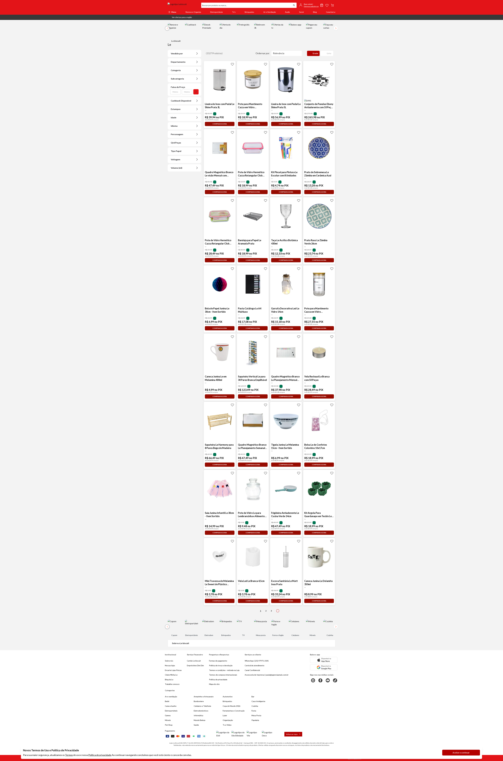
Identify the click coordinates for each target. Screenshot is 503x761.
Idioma (174, 126)
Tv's (234, 12)
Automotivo (228, 696)
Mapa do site (214, 684)
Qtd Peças (176, 142)
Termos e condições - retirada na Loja (224, 670)
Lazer (225, 715)
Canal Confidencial (252, 670)
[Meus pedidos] (322, 5)
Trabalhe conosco (172, 684)
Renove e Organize (193, 12)
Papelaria (255, 720)
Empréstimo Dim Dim (195, 665)
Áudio (287, 12)
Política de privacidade (99, 755)
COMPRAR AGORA (219, 124)
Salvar (205, 36)
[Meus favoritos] (327, 5)
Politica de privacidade (218, 679)
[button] (180, 17)
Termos (69, 755)
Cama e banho (170, 706)
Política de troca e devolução (221, 665)
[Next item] (335, 28)
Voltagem (175, 159)
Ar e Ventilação (269, 12)
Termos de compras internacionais (223, 675)
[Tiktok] (335, 680)
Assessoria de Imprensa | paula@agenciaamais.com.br (266, 675)
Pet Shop (169, 725)
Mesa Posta (256, 715)
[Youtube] (328, 680)
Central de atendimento (254, 665)
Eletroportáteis (216, 12)
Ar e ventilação (171, 696)
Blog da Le (169, 679)
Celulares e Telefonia (202, 706)
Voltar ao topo (292, 734)
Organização (228, 720)
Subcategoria (177, 78)
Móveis (168, 720)
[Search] (294, 5)
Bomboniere (199, 701)
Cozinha (255, 706)
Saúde (196, 725)
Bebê (167, 701)
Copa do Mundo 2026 (231, 706)
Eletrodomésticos (201, 711)
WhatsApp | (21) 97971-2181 (257, 661)
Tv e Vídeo (227, 725)
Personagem (177, 134)
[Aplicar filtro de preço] (196, 91)
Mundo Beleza (199, 720)
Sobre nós (169, 661)
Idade (173, 117)
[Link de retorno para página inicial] (183, 5)
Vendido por (177, 53)
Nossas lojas (170, 665)
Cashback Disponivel (181, 100)
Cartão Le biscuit (194, 661)
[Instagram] (313, 680)
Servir (301, 12)
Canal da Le (330, 12)
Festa (254, 711)
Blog (315, 12)
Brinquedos (249, 12)
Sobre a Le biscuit (180, 643)
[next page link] (277, 610)
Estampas (176, 109)
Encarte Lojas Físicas (173, 670)
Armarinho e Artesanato (204, 696)
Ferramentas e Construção (234, 711)
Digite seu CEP (176, 31)
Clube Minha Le (171, 675)
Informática (198, 715)
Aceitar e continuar (461, 752)
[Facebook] (320, 680)
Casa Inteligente (258, 701)
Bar (253, 696)
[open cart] (332, 5)
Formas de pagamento (218, 661)
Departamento (178, 62)
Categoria (176, 70)
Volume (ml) (176, 168)
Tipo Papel (176, 151)
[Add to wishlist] (232, 64)
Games (168, 715)
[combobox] (246, 5)
